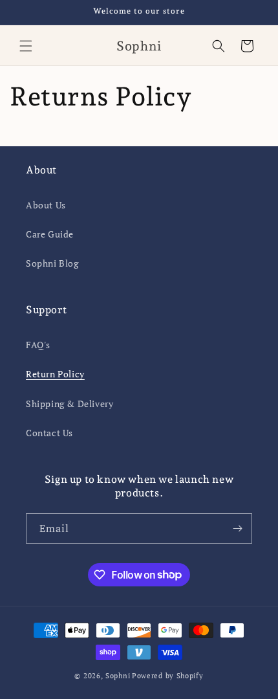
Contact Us (49, 433)
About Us (46, 205)
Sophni (117, 675)
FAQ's (38, 344)
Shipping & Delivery (69, 403)
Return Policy (55, 374)
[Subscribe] (237, 528)
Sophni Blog (52, 263)
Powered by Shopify (168, 675)
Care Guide (50, 234)
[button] (26, 46)
